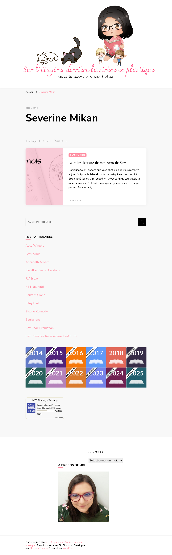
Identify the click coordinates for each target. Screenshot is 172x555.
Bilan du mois (77, 155)
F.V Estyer (32, 278)
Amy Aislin (33, 254)
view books (59, 417)
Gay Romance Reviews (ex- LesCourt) (51, 336)
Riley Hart (32, 303)
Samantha (41, 404)
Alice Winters (35, 246)
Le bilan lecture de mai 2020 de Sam (97, 162)
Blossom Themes (39, 548)
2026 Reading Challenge (45, 400)
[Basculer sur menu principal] (4, 44)
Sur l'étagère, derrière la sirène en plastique (54, 544)
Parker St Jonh (35, 295)
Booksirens (33, 320)
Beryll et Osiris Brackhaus (43, 270)
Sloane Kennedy (37, 311)
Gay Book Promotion (40, 328)
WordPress (69, 548)
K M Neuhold (35, 287)
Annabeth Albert (37, 262)
